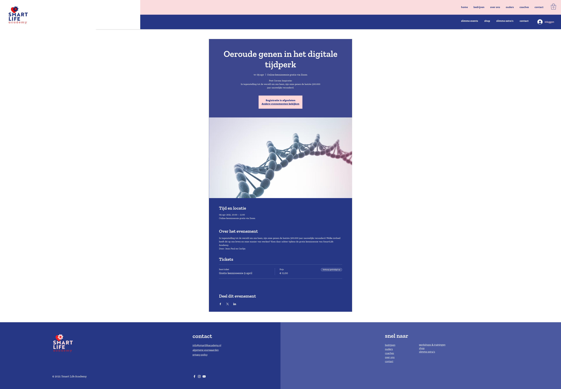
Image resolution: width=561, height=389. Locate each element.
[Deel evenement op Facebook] (220, 304)
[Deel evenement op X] (227, 304)
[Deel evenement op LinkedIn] (234, 304)
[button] (553, 7)
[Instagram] (199, 376)
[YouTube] (204, 376)
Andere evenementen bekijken (280, 103)
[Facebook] (194, 376)
